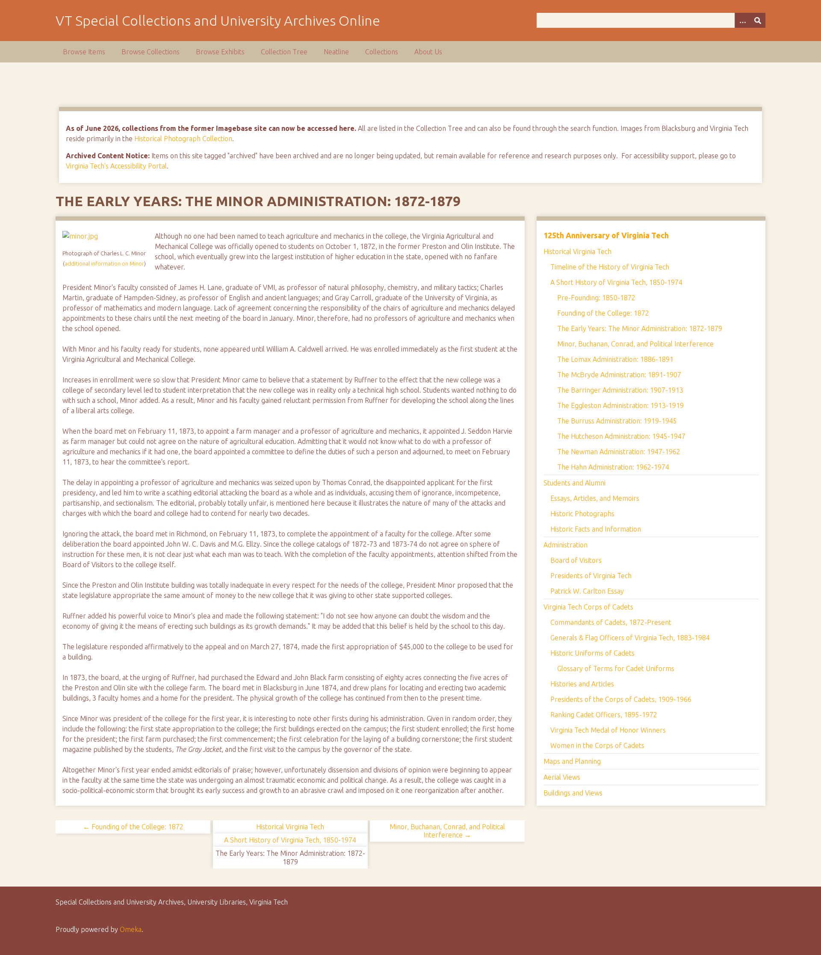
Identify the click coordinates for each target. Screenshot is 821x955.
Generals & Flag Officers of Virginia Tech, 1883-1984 (630, 638)
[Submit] (757, 20)
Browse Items (84, 52)
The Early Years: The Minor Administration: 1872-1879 (639, 328)
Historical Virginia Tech (290, 827)
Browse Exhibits (220, 52)
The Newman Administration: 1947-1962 (618, 451)
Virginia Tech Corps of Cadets (588, 607)
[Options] (742, 20)
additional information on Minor (104, 263)
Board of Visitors (576, 560)
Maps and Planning (572, 761)
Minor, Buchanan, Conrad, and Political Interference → (447, 831)
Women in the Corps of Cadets (597, 745)
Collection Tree (284, 52)
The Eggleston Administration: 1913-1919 (620, 405)
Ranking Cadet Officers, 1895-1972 (603, 714)
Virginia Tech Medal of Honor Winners (608, 730)
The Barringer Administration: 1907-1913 (620, 390)
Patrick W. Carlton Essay (587, 591)
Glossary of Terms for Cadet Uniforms (615, 668)
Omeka (131, 929)
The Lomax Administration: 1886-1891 (615, 359)
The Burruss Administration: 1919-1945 (617, 421)
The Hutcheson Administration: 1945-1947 (621, 436)
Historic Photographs (582, 513)
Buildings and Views (572, 793)
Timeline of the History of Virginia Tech (609, 267)
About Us (428, 52)
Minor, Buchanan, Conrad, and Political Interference (635, 344)
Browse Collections (150, 52)
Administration (565, 545)
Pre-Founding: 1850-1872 (596, 298)
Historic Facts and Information (595, 529)
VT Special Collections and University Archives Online (218, 20)
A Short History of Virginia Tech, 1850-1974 (290, 840)
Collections (381, 52)
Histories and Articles (582, 684)
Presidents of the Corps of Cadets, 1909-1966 (620, 699)
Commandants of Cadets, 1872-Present (610, 622)
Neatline (336, 52)
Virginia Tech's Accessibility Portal (116, 166)
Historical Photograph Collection (183, 138)
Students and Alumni (574, 483)
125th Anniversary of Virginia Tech (606, 235)
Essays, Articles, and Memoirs (594, 498)
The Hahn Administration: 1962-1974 (613, 467)
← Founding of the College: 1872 (133, 827)
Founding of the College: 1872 (603, 313)
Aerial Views (561, 777)
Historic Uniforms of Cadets (592, 653)
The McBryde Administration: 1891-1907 (619, 374)
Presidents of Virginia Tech (591, 576)
